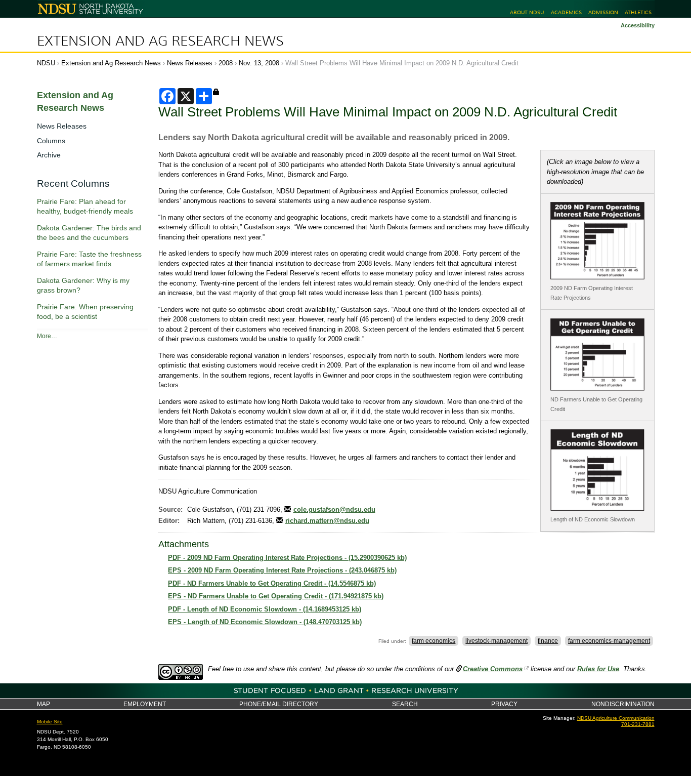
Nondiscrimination (623, 704)
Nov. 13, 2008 (259, 63)
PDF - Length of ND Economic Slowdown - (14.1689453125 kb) (264, 609)
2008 (226, 63)
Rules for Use (598, 669)
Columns (51, 141)
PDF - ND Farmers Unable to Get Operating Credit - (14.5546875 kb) (272, 583)
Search (405, 704)
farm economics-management (609, 640)
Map (43, 704)
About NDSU (527, 12)
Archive (49, 155)
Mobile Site (50, 721)
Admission (603, 12)
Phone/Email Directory (278, 704)
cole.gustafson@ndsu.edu (334, 509)
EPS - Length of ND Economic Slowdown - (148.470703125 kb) (265, 622)
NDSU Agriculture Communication (616, 718)
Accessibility (638, 25)
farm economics (433, 640)
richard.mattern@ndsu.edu (327, 520)
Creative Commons (493, 669)
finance (548, 640)
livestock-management (496, 640)
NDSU (46, 63)
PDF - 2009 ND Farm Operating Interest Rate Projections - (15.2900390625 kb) (287, 557)
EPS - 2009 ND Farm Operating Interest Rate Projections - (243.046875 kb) (282, 570)
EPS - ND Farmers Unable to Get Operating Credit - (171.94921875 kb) (275, 596)
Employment (144, 704)
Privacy (504, 704)
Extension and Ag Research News (160, 41)
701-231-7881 (638, 724)
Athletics (638, 12)
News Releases (189, 63)
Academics (566, 12)
